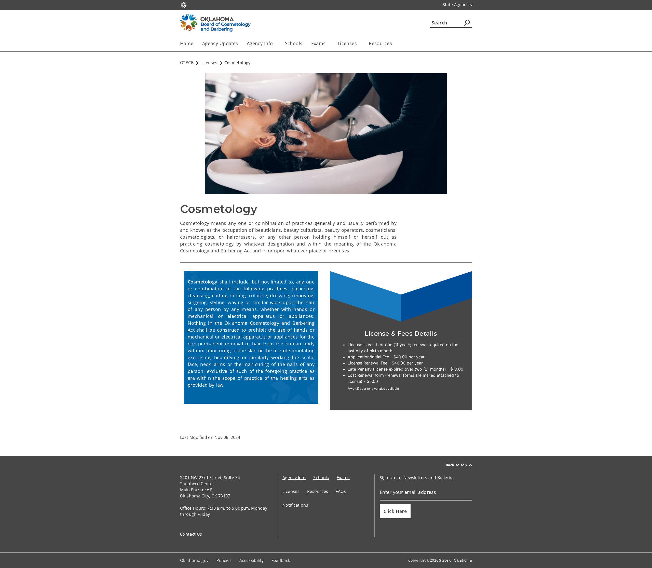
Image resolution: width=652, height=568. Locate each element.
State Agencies (457, 4)
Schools (294, 43)
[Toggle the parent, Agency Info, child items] (274, 43)
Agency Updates (220, 43)
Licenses (347, 43)
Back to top (456, 465)
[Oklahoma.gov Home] (183, 4)
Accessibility (251, 560)
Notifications (295, 505)
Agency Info (260, 43)
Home (187, 43)
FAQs (341, 491)
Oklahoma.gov (194, 560)
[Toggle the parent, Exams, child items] (327, 43)
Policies (224, 560)
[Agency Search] (467, 23)
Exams (318, 43)
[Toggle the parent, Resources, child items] (393, 43)
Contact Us (191, 534)
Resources (380, 43)
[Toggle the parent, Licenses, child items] (358, 43)
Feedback (280, 560)
